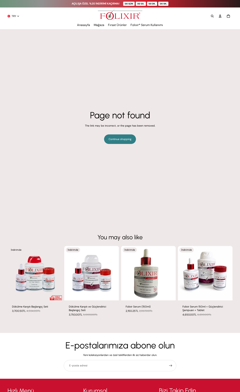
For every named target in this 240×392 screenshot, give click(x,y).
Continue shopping (120, 139)
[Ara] (212, 16)
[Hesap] (220, 16)
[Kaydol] (171, 366)
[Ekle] (56, 294)
